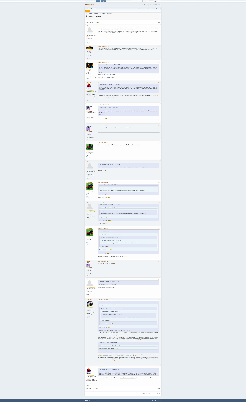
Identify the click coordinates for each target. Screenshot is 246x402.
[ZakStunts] (87, 115)
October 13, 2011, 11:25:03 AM (103, 182)
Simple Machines (93, 400)
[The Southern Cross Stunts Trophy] (87, 97)
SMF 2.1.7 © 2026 (87, 400)
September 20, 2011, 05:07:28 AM (103, 82)
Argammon (89, 142)
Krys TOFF (89, 299)
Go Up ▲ (159, 400)
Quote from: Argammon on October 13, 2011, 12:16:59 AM (110, 164)
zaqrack (88, 104)
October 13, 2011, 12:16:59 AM (103, 142)
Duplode (88, 82)
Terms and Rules (155, 400)
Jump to (143, 393)
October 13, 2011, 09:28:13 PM (103, 278)
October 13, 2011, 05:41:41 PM (103, 261)
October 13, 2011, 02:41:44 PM (103, 228)
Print (159, 22)
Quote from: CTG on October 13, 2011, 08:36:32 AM (108, 184)
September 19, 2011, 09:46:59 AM (103, 62)
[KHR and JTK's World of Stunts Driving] (87, 75)
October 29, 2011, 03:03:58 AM (103, 366)
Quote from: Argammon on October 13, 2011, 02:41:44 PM (110, 301)
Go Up (87, 388)
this (108, 97)
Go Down (87, 22)
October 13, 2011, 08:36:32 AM (103, 161)
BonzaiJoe (89, 46)
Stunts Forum (90, 5)
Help (150, 400)
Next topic (157, 19)
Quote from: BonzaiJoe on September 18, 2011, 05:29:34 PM (110, 64)
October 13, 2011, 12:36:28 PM (103, 202)
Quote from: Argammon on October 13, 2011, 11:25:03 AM (110, 204)
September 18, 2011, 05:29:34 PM (103, 46)
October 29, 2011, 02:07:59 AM (103, 299)
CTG (87, 26)
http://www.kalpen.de (110, 77)
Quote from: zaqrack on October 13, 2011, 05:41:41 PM (109, 281)
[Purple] (87, 54)
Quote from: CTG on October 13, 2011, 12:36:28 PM (108, 231)
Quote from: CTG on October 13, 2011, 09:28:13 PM (108, 342)
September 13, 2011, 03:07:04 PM (103, 25)
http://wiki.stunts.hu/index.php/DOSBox (127, 377)
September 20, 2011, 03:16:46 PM (103, 104)
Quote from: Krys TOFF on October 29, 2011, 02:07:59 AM (109, 369)
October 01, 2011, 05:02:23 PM (103, 125)
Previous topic (152, 19)
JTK (87, 62)
